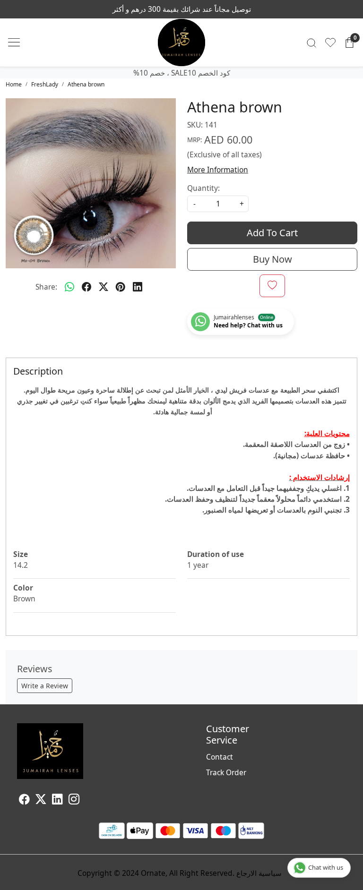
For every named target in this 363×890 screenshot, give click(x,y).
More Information (217, 169)
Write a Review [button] (44, 685)
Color (23, 587)
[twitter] (103, 287)
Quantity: (203, 188)
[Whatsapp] (69, 287)
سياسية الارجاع (259, 873)
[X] (41, 800)
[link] (311, 43)
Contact (219, 757)
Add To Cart (272, 232)
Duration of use (215, 554)
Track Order (226, 772)
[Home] (181, 42)
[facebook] (86, 287)
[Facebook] (24, 800)
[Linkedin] (57, 800)
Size (20, 554)
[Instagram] (74, 800)
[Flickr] (85, 800)
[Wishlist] (330, 42)
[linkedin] (137, 287)
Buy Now (272, 259)
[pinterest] (120, 287)
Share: (46, 287)
